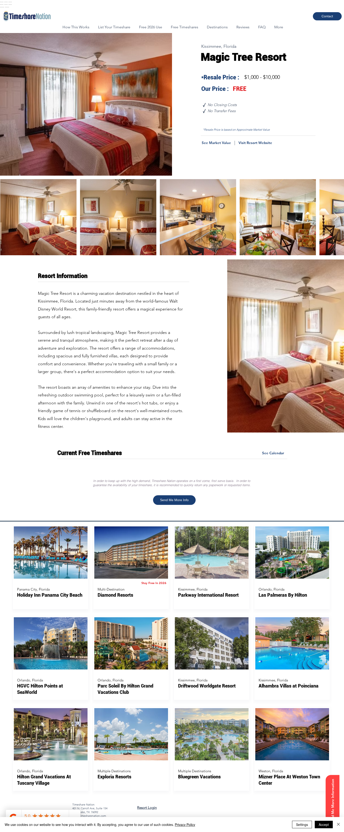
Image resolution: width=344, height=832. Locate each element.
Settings (302, 824)
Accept (324, 824)
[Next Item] (336, 217)
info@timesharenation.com (89, 815)
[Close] (338, 824)
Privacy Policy (185, 824)
